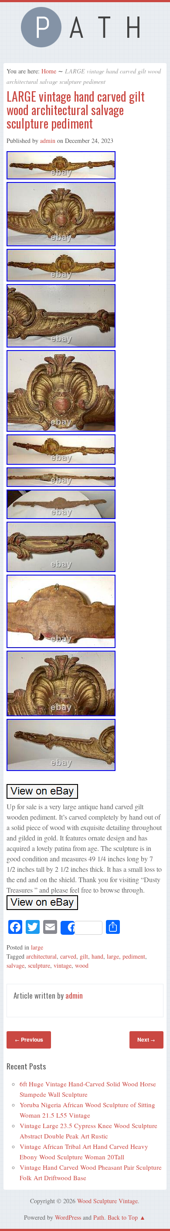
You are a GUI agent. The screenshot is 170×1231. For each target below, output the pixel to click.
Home (48, 71)
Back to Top (123, 1217)
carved (68, 956)
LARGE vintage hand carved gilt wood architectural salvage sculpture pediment (76, 109)
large (37, 947)
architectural (41, 956)
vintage (62, 965)
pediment (133, 956)
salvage (15, 965)
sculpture (39, 965)
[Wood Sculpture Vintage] (85, 44)
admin (47, 140)
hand (97, 956)
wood (81, 965)
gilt (84, 956)
